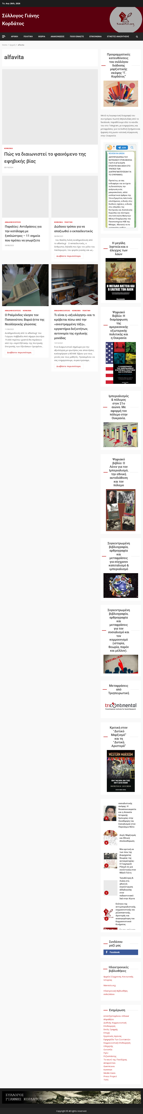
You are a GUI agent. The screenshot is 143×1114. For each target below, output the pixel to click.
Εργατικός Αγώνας (112, 1036)
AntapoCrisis (109, 1062)
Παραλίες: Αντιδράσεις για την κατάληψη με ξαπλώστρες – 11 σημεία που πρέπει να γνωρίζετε (25, 197)
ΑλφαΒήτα (108, 1019)
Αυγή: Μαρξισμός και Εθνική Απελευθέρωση (110, 837)
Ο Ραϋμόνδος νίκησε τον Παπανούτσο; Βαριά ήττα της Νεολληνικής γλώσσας (25, 285)
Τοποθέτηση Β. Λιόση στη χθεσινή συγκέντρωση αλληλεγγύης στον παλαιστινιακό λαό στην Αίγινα (110, 888)
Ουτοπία (107, 1049)
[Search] (137, 36)
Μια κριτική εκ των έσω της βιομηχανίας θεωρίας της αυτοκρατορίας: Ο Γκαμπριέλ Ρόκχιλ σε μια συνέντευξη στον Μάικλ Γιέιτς (110, 860)
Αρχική (14, 36)
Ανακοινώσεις (57, 36)
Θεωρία (41, 36)
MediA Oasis (109, 1073)
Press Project (110, 1076)
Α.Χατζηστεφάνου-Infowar (116, 1016)
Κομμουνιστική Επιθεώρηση (116, 1042)
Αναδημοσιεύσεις (13, 222)
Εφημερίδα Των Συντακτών (116, 1039)
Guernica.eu (109, 1066)
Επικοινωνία (95, 36)
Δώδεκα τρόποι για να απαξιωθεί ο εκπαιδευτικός (74, 197)
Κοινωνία (8, 148)
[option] (120, 814)
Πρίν (105, 1052)
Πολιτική (28, 36)
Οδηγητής (108, 1046)
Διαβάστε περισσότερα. (68, 256)
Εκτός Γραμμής (110, 1029)
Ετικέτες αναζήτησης (118, 36)
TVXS (106, 1079)
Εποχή (106, 1032)
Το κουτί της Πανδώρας (115, 1059)
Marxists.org (109, 985)
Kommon (107, 1069)
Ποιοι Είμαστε (77, 36)
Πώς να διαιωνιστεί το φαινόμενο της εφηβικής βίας (50, 107)
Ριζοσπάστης (109, 1056)
